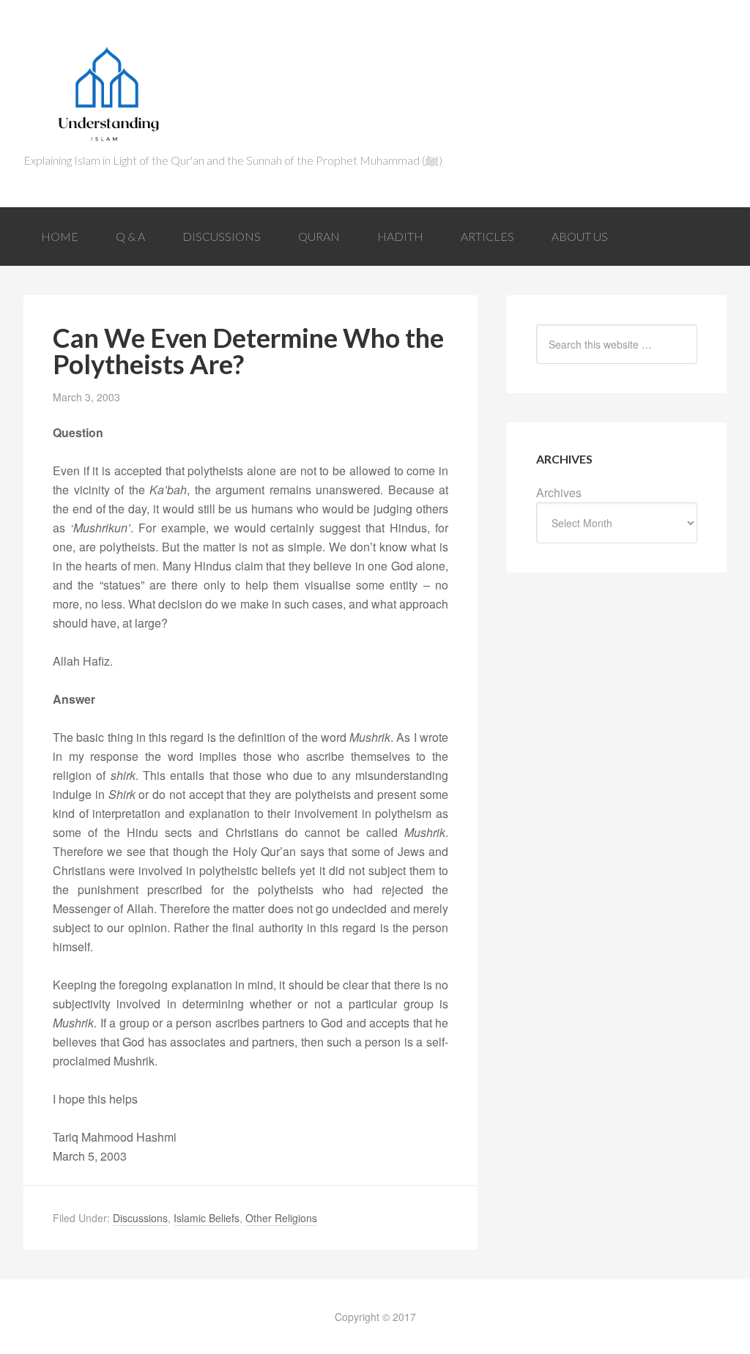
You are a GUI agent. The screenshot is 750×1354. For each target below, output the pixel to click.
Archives (559, 492)
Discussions (140, 1217)
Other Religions (281, 1217)
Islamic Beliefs (207, 1217)
